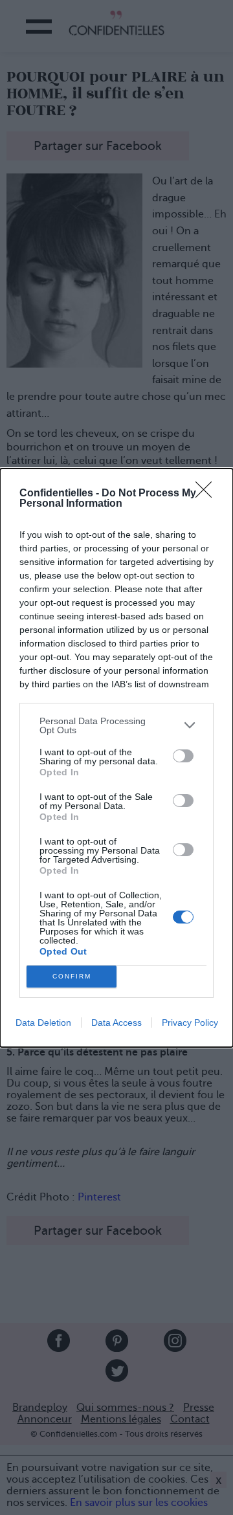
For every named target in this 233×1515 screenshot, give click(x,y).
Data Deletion (43, 1022)
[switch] (183, 755)
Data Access (116, 1022)
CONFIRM (71, 976)
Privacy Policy (190, 1022)
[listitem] (116, 725)
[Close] (207, 493)
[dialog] (116, 758)
